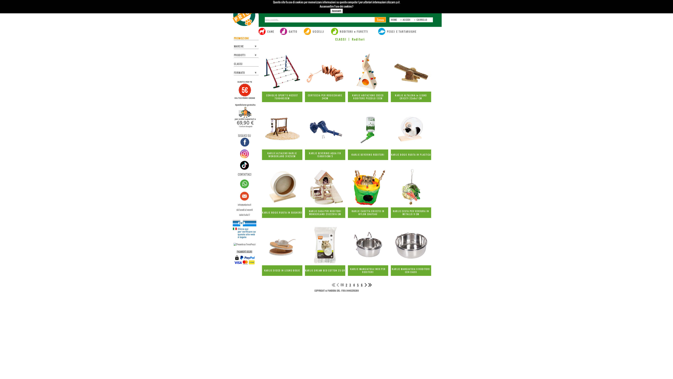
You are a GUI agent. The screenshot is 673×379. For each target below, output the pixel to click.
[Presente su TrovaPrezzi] (245, 244)
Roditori (358, 39)
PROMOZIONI (241, 38)
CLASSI (340, 39)
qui (397, 2)
